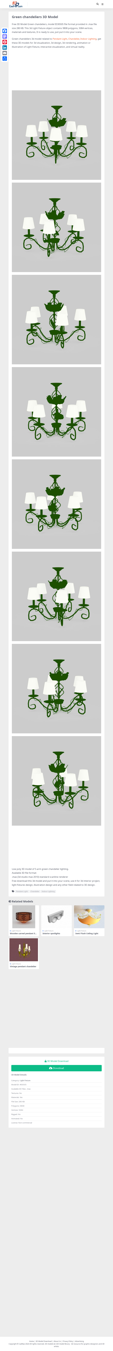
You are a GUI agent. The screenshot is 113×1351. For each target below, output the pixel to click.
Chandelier (73, 38)
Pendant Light (60, 38)
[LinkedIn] (4, 47)
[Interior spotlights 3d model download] (56, 916)
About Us (57, 1341)
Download (58, 1068)
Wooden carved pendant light (23, 934)
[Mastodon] (4, 36)
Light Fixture (16, 931)
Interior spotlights (51, 933)
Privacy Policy (68, 1341)
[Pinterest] (4, 42)
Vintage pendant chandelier (23, 966)
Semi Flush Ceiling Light (86, 933)
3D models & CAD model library (57, 1344)
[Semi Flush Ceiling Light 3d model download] (89, 916)
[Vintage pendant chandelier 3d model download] (24, 949)
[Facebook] (4, 31)
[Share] (4, 58)
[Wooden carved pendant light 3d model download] (24, 916)
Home (31, 1341)
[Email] (4, 53)
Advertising (79, 1341)
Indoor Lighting (88, 38)
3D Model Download (44, 1341)
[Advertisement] (56, 71)
